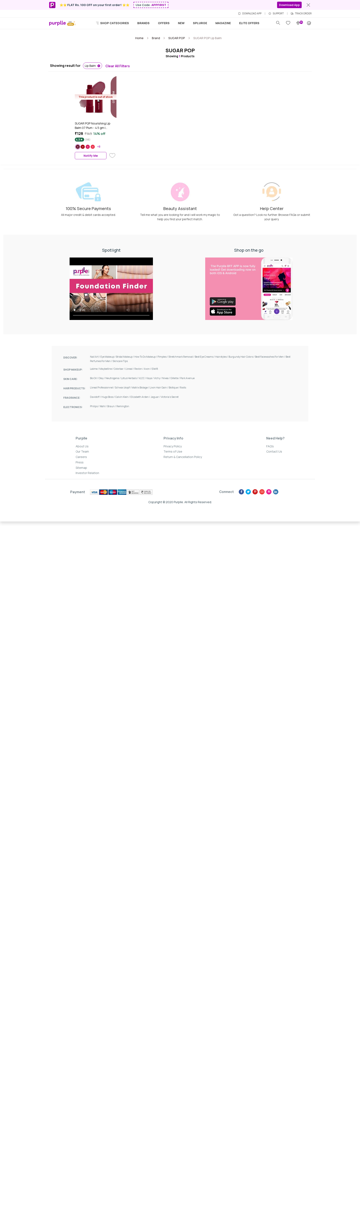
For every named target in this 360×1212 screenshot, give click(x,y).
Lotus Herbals (130, 378)
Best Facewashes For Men (270, 356)
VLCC (142, 378)
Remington (122, 406)
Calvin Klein (122, 397)
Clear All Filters (117, 66)
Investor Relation (87, 473)
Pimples (163, 356)
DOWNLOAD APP (251, 13)
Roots (183, 387)
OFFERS (164, 23)
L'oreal (129, 369)
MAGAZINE (223, 23)
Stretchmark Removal (181, 356)
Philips (95, 406)
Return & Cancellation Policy (183, 457)
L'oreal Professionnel (102, 387)
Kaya (150, 378)
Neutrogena (113, 378)
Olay (102, 378)
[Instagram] (268, 491)
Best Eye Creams (205, 356)
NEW (181, 23)
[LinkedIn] (275, 491)
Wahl (103, 406)
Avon (148, 369)
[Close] (308, 4)
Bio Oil (94, 378)
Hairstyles (222, 356)
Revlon (139, 369)
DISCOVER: (70, 357)
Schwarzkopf (123, 387)
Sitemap (81, 468)
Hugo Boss (108, 397)
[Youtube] (262, 491)
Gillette (175, 378)
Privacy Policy (173, 446)
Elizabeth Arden (140, 397)
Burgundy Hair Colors (242, 356)
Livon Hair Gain (159, 387)
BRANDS (143, 23)
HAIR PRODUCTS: (74, 388)
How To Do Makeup (146, 356)
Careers (81, 457)
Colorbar (119, 369)
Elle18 (155, 369)
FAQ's (270, 446)
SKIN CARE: (70, 379)
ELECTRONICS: (72, 407)
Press (80, 462)
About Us (82, 446)
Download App (289, 5)
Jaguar (156, 397)
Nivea (166, 378)
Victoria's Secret (170, 397)
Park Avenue (187, 378)
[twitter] (248, 491)
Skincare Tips (120, 361)
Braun (111, 406)
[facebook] (241, 491)
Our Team (82, 451)
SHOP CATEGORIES (114, 23)
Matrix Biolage (141, 387)
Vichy (158, 378)
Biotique (174, 387)
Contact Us (274, 451)
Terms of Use (173, 451)
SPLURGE (200, 23)
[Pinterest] (255, 491)
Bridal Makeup (125, 356)
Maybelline (106, 369)
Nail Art (95, 356)
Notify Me (91, 156)
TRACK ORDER (303, 13)
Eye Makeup (108, 356)
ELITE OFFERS (249, 23)
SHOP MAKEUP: (72, 369)
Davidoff (95, 397)
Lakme (94, 369)
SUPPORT (278, 13)
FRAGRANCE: (71, 397)
